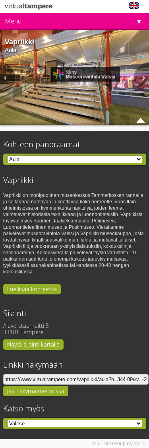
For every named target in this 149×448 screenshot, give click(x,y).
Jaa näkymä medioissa (35, 391)
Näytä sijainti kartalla (33, 344)
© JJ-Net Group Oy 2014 (118, 443)
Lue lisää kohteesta (32, 289)
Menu (13, 21)
